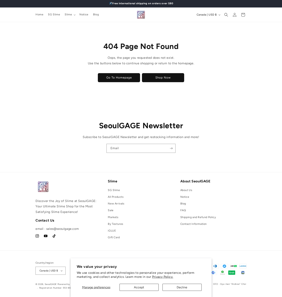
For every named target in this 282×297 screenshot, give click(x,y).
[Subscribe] (171, 148)
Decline (182, 287)
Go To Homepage (119, 77)
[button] (69, 15)
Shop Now (163, 77)
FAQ (183, 210)
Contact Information (193, 224)
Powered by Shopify (68, 284)
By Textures (115, 224)
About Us (186, 190)
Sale (110, 210)
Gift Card (114, 237)
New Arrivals (116, 203)
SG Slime (114, 190)
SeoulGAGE (51, 284)
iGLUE (112, 230)
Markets (113, 217)
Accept (139, 287)
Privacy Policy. (162, 277)
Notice (184, 197)
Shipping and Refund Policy (198, 217)
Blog (183, 203)
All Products (116, 197)
